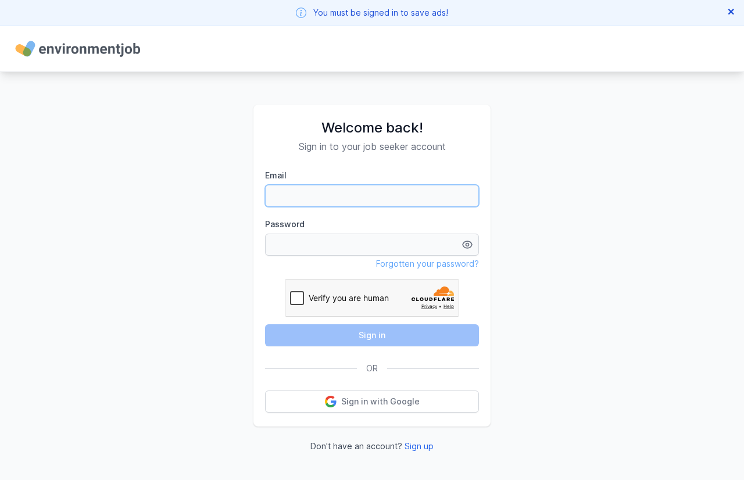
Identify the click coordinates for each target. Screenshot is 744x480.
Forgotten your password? (427, 263)
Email (276, 175)
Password (285, 224)
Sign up (419, 446)
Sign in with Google (380, 401)
